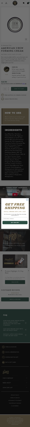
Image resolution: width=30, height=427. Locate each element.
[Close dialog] (27, 200)
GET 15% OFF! (15, 222)
